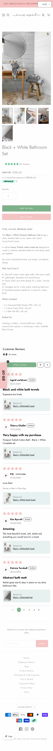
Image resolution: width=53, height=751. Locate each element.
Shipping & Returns (26, 662)
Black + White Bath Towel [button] (23, 406)
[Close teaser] (8, 361)
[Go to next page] (39, 610)
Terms (26, 692)
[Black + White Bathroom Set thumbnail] (43, 116)
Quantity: (5, 189)
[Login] (43, 15)
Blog (26, 666)
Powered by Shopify (38, 738)
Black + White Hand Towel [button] (24, 499)
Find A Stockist (26, 679)
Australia (25, 706)
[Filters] (40, 364)
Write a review (19, 364)
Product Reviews (26, 670)
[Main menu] (3, 15)
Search (26, 658)
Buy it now (26, 217)
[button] (12, 164)
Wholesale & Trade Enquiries (26, 675)
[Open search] (8, 15)
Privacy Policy (27, 687)
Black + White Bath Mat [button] (23, 597)
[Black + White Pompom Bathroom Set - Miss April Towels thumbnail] (7, 116)
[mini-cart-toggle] (48, 15)
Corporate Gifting (26, 683)
